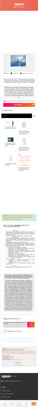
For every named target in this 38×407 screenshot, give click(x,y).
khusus (22, 353)
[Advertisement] (19, 31)
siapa (31, 352)
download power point (20, 351)
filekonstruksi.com (17, 359)
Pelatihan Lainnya (22, 349)
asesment (14, 352)
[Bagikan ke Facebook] (9, 332)
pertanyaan (26, 352)
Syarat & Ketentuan (7, 394)
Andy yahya (19, 365)
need (9, 352)
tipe (18, 353)
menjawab (20, 352)
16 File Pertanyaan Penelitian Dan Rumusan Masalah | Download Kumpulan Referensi (17, 217)
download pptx (9, 351)
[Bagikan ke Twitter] (13, 332)
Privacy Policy (5, 391)
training (6, 352)
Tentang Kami (5, 397)
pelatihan (14, 353)
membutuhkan (7, 353)
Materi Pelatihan (12, 349)
